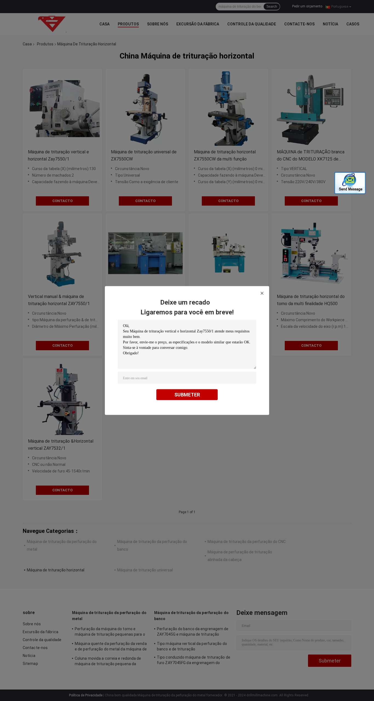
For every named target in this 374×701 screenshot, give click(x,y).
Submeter (187, 395)
